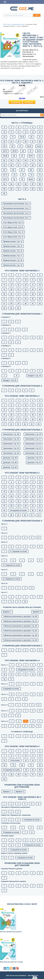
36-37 (5, 151)
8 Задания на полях (26, 670)
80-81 (31, 179)
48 (11, 515)
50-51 (31, 156)
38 (11, 303)
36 (40, 299)
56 (25, 160)
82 (40, 179)
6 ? (38, 537)
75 (40, 175)
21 (40, 137)
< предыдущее (15, 102)
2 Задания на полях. (25, 858)
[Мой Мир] (14, 968)
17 (13, 137)
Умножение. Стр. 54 (11, 448)
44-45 (5, 156)
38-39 (14, 151)
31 (20, 146)
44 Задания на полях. (18, 510)
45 (18, 308)
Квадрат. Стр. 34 (34, 375)
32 (11, 299)
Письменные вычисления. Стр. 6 (16, 213)
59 (4, 165)
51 (31, 515)
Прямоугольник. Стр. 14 (12, 241)
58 (40, 160)
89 (4, 189)
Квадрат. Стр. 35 (9, 380)
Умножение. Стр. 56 (11, 453)
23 (11, 141)
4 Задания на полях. (32, 820)
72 (14, 175)
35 (33, 299)
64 (40, 165)
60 (11, 165)
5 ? (32, 588)
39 (18, 303)
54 (11, 160)
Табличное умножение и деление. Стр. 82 (20, 626)
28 (40, 141)
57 (33, 160)
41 (30, 151)
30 (12, 146)
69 (40, 170)
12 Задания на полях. (18, 850)
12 (18, 132)
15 (40, 132)
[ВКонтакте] (5, 968)
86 (25, 184)
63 (33, 165)
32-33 (29, 146)
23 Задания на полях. (11, 770)
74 (31, 175)
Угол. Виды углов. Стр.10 (13, 227)
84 (11, 184)
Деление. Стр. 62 (10, 467)
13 (25, 132)
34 (25, 299)
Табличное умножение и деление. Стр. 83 (20, 631)
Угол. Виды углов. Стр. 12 (13, 232)
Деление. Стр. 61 (34, 462)
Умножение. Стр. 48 (11, 434)
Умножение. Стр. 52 (11, 444)
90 (11, 189)
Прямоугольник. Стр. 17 (12, 256)
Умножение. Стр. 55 (33, 448)
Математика (16, 24)
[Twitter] (8, 968)
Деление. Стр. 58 (10, 458)
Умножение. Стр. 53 (33, 444)
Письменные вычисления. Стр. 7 (16, 218)
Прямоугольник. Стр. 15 (12, 246)
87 (33, 184)
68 (31, 170)
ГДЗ (4, 24)
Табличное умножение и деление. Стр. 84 (20, 635)
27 (33, 141)
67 (22, 170)
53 (4, 160)
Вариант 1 (7, 612)
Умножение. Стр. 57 (33, 453)
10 (4, 132)
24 (18, 141)
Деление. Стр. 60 (10, 462)
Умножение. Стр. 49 (33, 434)
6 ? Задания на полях (11, 565)
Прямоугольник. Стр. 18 (12, 260)
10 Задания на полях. (32, 845)
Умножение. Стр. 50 (11, 439)
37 (4, 303)
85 (18, 184)
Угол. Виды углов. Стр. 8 (12, 222)
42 (40, 303)
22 (4, 141)
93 (33, 189)
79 (22, 179)
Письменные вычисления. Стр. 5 (16, 208)
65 (4, 170)
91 (18, 189)
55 (18, 160)
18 (40, 285)
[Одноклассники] (11, 968)
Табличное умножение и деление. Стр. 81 (20, 621)
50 (25, 515)
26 (25, 141)
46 (14, 156)
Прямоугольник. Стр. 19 (12, 265)
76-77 (5, 179)
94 (40, 189)
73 (23, 175)
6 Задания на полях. (11, 688)
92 (25, 189)
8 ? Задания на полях (18, 551)
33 (18, 299)
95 (4, 194)
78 (14, 179)
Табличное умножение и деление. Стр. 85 (20, 640)
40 (23, 151)
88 (40, 184)
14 (33, 132)
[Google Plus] (17, 968)
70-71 (5, 175)
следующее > (29, 102)
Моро (23, 24)
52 (40, 156)
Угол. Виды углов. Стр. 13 (13, 237)
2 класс (9, 24)
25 (4, 294)
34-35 (39, 146)
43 (4, 308)
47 (22, 156)
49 (18, 515)
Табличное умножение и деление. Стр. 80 (20, 616)
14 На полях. (15, 760)
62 (25, 165)
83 (4, 184)
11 (11, 132)
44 (11, 308)
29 (4, 146)
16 (4, 137)
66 (13, 170)
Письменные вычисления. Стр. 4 (16, 204)
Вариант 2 (37, 612)
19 (4, 289)
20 (31, 137)
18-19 (22, 137)
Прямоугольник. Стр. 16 (12, 251)
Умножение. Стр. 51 (33, 439)
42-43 (39, 151)
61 (18, 165)
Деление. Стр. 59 (34, 458)
